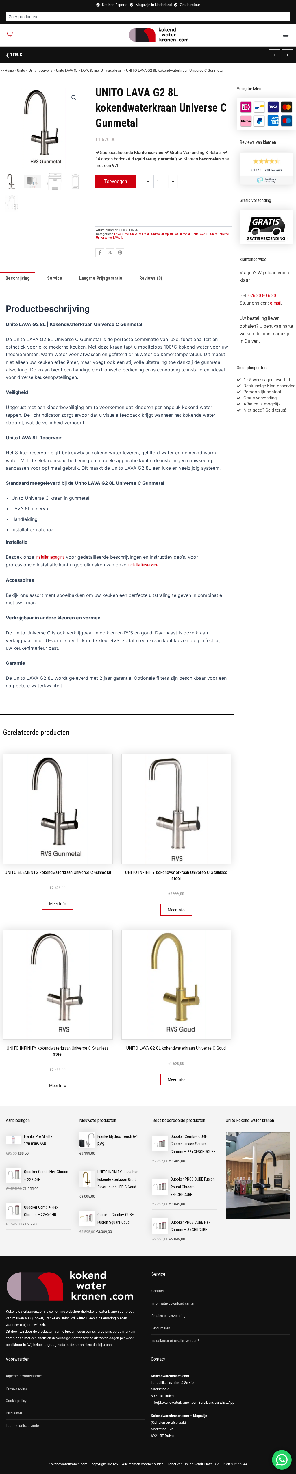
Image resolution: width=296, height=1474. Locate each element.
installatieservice (143, 565)
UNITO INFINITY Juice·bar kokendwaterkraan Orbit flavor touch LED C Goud (117, 1180)
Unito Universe (219, 234)
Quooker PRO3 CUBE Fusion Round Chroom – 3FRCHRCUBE (193, 1187)
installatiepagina (50, 557)
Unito (21, 70)
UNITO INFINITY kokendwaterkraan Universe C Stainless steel (58, 1051)
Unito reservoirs (41, 70)
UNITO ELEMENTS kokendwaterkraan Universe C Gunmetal (58, 872)
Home (9, 70)
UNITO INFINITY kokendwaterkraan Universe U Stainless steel (176, 875)
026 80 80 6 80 (262, 295)
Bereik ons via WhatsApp (216, 1403)
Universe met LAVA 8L (109, 238)
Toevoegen (115, 181)
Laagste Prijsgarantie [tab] (100, 278)
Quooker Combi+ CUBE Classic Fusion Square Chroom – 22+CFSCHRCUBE (193, 1144)
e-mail (275, 303)
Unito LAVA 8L (66, 70)
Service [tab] (54, 278)
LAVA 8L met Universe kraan (102, 70)
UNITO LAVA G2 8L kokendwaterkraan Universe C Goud (176, 1048)
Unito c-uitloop (160, 234)
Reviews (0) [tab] (150, 278)
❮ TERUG (14, 55)
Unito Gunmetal (180, 234)
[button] (286, 35)
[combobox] (148, 16)
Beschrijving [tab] (17, 278)
